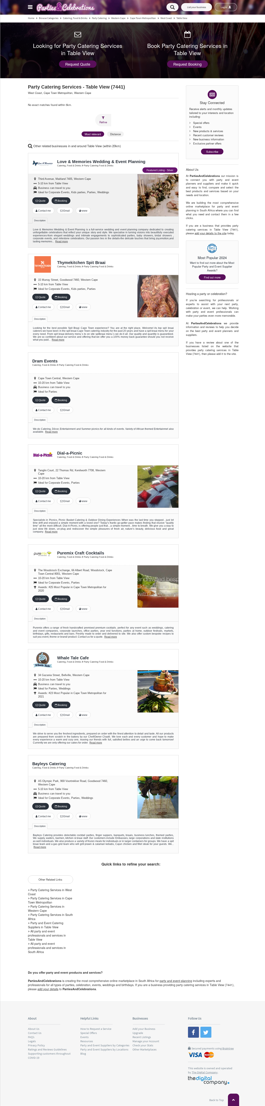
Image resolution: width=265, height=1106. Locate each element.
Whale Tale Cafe (73, 658)
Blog (83, 1053)
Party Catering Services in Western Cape (46, 908)
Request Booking (187, 64)
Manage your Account (145, 1041)
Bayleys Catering (49, 763)
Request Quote (77, 64)
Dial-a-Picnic (69, 453)
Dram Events (45, 361)
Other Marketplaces (144, 1049)
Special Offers (88, 1033)
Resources (86, 1041)
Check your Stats (142, 1045)
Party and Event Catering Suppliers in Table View (45, 925)
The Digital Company (205, 1072)
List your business (196, 7)
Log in (224, 7)
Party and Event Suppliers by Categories (104, 1045)
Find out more (212, 277)
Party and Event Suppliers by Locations (104, 1049)
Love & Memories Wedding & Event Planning (101, 161)
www (84, 210)
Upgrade (137, 1033)
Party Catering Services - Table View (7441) (76, 87)
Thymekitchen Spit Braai (81, 262)
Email (66, 210)
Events (84, 1037)
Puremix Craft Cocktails (80, 553)
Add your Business (143, 1029)
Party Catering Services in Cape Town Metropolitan (50, 900)
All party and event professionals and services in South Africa (47, 947)
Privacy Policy (36, 1045)
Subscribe (212, 152)
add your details (47, 989)
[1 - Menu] (31, 8)
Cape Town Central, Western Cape (58, 378)
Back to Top (216, 1100)
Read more (61, 241)
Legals (32, 1041)
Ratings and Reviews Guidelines (47, 1049)
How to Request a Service (95, 1029)
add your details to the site (210, 233)
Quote (42, 200)
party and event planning (176, 981)
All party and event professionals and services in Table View (47, 935)
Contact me (44, 210)
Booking (62, 200)
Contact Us (34, 1033)
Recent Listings (141, 1037)
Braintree (228, 1048)
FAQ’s (31, 1037)
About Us (33, 1029)
